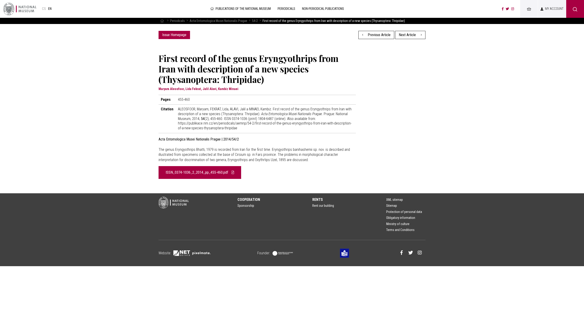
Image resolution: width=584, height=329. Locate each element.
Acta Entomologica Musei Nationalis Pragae (218, 21)
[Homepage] (162, 21)
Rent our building (323, 205)
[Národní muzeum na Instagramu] (512, 9)
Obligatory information (400, 218)
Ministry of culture (397, 224)
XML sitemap (394, 200)
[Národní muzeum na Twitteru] (507, 9)
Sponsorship (245, 205)
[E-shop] (529, 9)
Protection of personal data (404, 212)
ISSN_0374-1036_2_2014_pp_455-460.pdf (197, 172)
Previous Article (379, 35)
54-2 (255, 21)
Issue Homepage (174, 35)
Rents (317, 199)
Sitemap (391, 205)
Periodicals (177, 21)
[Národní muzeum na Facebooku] (503, 9)
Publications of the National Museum (243, 9)
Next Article (408, 35)
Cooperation (248, 199)
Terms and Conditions (400, 230)
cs (44, 9)
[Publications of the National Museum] (19, 9)
